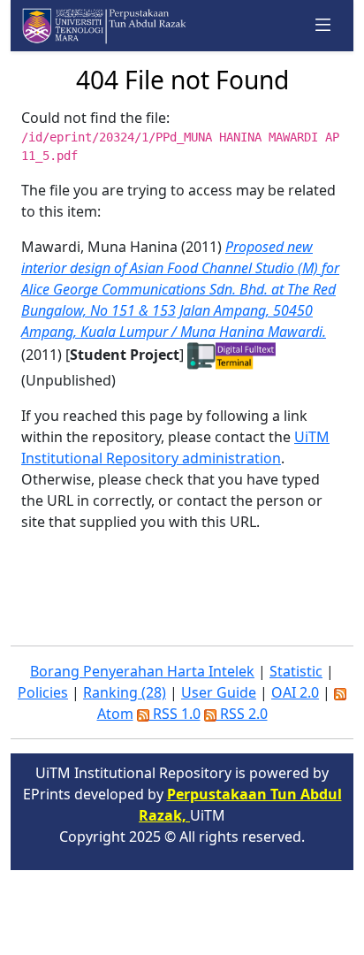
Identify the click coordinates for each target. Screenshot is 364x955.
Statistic (295, 671)
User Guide (218, 692)
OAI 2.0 (295, 692)
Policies (43, 692)
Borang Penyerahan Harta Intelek (142, 671)
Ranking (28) (124, 692)
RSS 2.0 (242, 713)
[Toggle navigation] (323, 25)
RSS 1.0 (175, 713)
